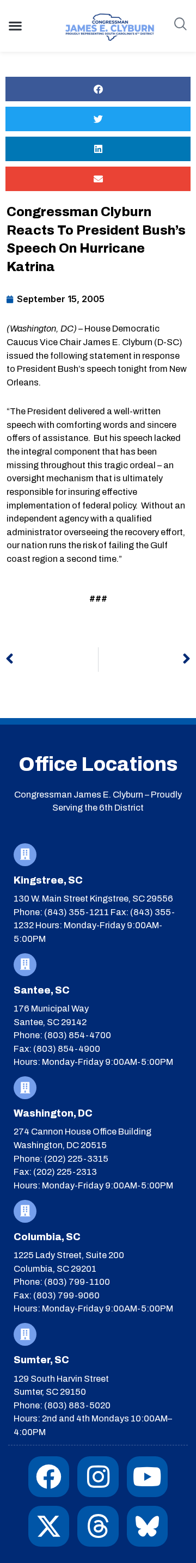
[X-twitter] (48, 1526)
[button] (15, 26)
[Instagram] (97, 1476)
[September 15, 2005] (56, 299)
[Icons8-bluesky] (147, 1526)
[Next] (145, 659)
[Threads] (97, 1526)
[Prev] (51, 659)
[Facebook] (48, 1476)
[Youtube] (147, 1476)
